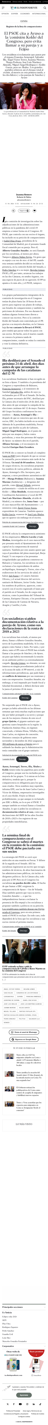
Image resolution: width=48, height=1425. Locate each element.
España (14, 14)
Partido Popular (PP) (27, 1011)
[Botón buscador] (45, 8)
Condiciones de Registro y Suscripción (16, 1414)
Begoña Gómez (37, 270)
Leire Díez (6, 1338)
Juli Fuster (14, 575)
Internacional (39, 14)
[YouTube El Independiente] (20, 1404)
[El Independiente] (24, 8)
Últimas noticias (17, 2)
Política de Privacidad (13, 1411)
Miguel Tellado (23, 485)
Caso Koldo (8, 993)
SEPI (4, 1320)
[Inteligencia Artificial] (13, 1371)
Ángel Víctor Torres (27, 508)
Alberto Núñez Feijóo (22, 257)
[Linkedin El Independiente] (34, 1404)
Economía (25, 14)
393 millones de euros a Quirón (17, 744)
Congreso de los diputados (27, 993)
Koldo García (8, 514)
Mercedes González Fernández (14, 1341)
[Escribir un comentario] (34, 210)
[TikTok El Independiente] (40, 1405)
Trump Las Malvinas (35, 2)
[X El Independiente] (8, 1404)
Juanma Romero (24, 195)
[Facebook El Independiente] (13, 1404)
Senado (7, 1022)
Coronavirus (9, 996)
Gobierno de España (11, 1000)
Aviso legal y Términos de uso (32, 1411)
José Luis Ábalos (36, 514)
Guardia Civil (7, 1334)
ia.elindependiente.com (13, 1375)
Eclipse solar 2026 (9, 1317)
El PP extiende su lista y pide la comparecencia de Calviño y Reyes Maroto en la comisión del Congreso (23, 968)
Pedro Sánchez (9, 270)
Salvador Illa (16, 392)
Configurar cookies (24, 1416)
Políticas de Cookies (37, 1414)
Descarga (32, 526)
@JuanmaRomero (24, 200)
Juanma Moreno (10, 1008)
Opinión (5, 14)
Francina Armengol (11, 388)
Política (22, 1019)
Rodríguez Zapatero (10, 1327)
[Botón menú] (3, 8)
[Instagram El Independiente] (27, 1404)
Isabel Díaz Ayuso (12, 240)
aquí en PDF (9, 456)
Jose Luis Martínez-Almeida (31, 1004)
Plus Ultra (6, 1324)
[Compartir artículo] (13, 210)
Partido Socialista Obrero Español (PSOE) (20, 1015)
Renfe (25, 2)
